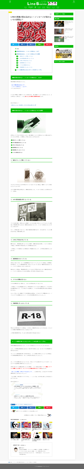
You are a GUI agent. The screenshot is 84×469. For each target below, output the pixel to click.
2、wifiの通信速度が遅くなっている (25, 58)
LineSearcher (39, 466)
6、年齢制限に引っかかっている (24, 67)
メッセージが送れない (20, 404)
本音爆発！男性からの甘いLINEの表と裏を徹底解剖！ (69, 29)
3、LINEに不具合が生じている (24, 60)
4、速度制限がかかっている (23, 62)
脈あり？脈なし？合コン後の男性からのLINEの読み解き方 (69, 37)
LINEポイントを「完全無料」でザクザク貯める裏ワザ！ (23, 105)
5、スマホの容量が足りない (23, 65)
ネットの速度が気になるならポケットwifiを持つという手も (28, 69)
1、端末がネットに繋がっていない (25, 56)
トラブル (10, 12)
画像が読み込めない (29, 404)
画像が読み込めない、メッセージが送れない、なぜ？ (27, 51)
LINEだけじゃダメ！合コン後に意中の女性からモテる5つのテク (69, 22)
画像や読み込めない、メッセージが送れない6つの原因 (27, 54)
